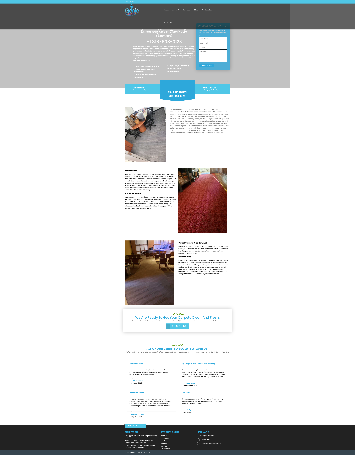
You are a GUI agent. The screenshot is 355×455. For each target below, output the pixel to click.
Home (166, 10)
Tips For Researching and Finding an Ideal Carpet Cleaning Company (140, 446)
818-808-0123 (178, 326)
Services (186, 10)
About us (176, 10)
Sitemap (164, 446)
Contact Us (168, 23)
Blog (196, 10)
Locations (164, 441)
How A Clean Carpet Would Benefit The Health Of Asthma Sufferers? (139, 441)
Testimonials (207, 10)
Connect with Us (132, 425)
